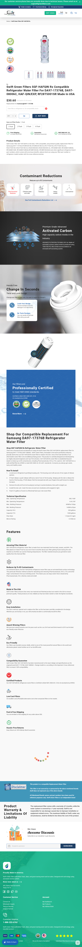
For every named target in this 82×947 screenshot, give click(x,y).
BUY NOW (42, 116)
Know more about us (10, 882)
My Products (46, 904)
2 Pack (19, 126)
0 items (61, 13)
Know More (17, 414)
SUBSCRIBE (68, 846)
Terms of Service (8, 906)
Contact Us (6, 901)
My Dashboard (47, 901)
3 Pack (28, 126)
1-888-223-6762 (10, 922)
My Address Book (48, 906)
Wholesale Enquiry (8, 904)
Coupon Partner (8, 909)
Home (8, 21)
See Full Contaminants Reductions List (39, 200)
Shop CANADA (50, 13)
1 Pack (10, 127)
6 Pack (37, 126)
